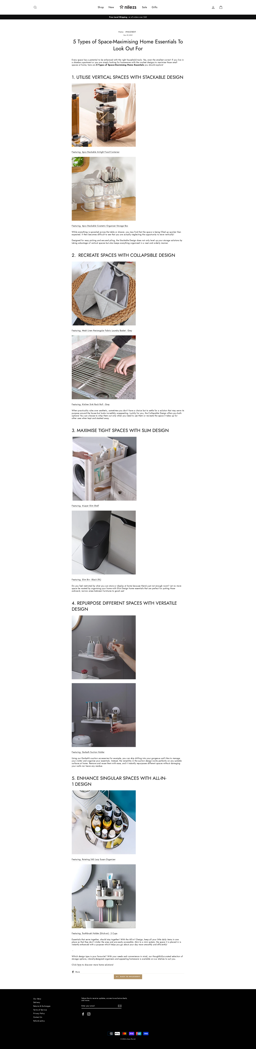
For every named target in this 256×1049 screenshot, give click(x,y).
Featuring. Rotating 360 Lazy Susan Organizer (93, 859)
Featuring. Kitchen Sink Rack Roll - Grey (90, 404)
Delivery (36, 1002)
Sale (144, 7)
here (79, 964)
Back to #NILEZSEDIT (130, 977)
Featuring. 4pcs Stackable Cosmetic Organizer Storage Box (100, 226)
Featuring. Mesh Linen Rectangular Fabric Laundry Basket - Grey (102, 330)
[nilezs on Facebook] (83, 1014)
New (111, 7)
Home (120, 31)
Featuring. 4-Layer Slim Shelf (85, 505)
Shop (101, 7)
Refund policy (39, 1020)
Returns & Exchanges (41, 1006)
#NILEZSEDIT (130, 31)
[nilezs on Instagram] (88, 1014)
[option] (128, 17)
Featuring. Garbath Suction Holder (88, 752)
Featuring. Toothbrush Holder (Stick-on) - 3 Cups (94, 933)
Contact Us (37, 1017)
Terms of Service (40, 1009)
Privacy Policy (39, 1013)
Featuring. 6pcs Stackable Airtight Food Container (95, 152)
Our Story (37, 998)
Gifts (154, 7)
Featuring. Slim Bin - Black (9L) (86, 579)
